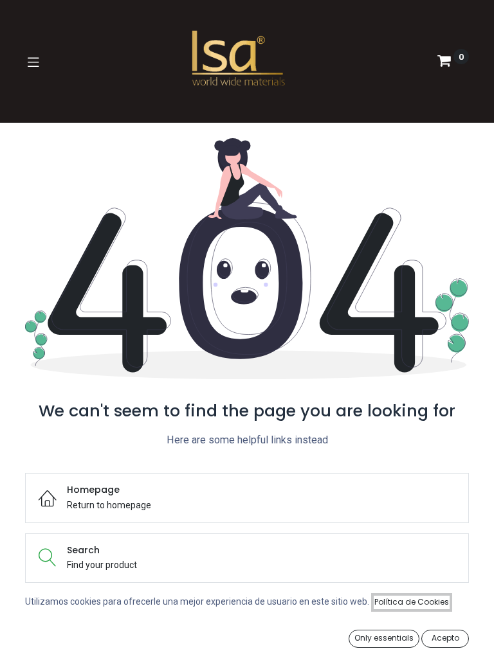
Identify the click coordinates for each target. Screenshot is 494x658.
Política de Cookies (411, 601)
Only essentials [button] (384, 637)
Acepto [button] (445, 637)
